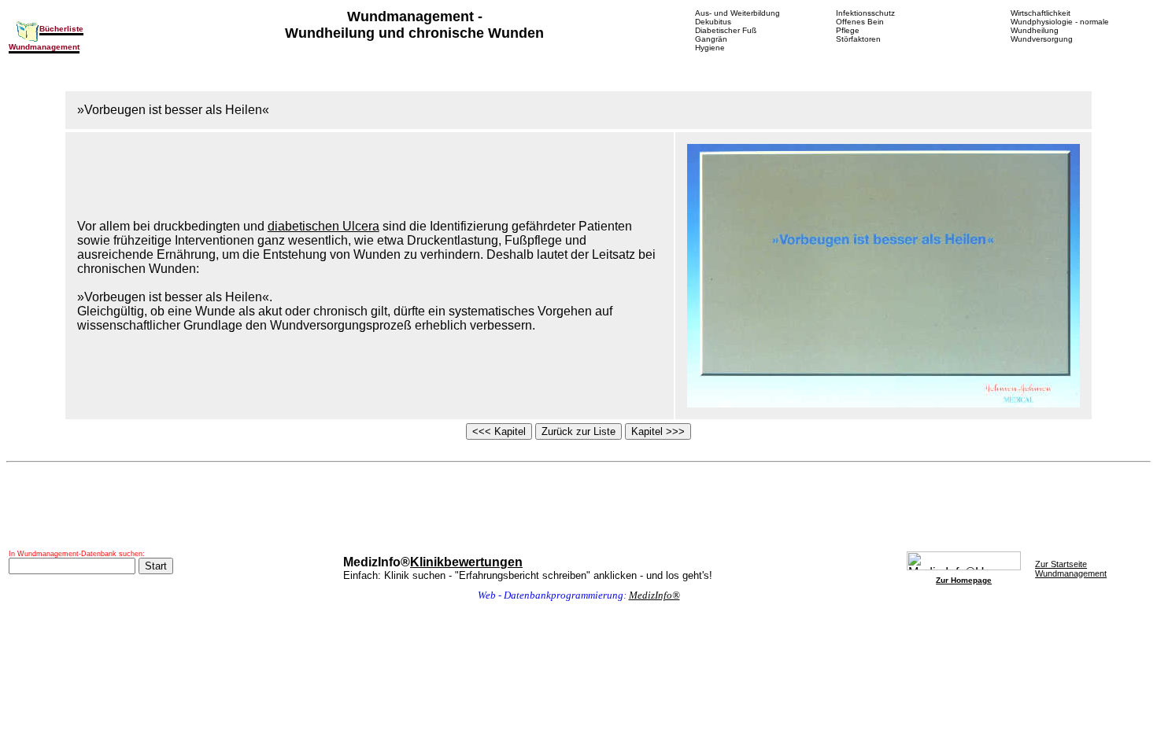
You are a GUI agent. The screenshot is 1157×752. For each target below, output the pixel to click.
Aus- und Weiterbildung (737, 13)
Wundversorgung (1042, 39)
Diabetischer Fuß (725, 30)
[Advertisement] (578, 506)
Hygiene (710, 47)
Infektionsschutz (865, 13)
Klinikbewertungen (466, 562)
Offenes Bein (860, 21)
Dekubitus (713, 21)
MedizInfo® (654, 595)
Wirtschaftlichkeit (1040, 13)
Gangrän (711, 39)
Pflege (847, 30)
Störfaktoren (858, 39)
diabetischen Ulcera (323, 226)
